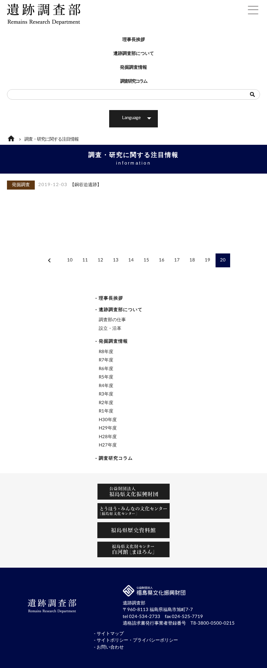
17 (177, 260)
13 (116, 260)
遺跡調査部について (133, 53)
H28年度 (108, 437)
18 (192, 260)
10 (70, 260)
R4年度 (106, 386)
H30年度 (108, 420)
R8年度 (106, 352)
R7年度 (106, 360)
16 (161, 260)
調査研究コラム (133, 81)
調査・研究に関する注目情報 (51, 139)
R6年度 (106, 369)
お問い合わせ (110, 647)
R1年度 (106, 411)
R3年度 (106, 394)
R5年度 (106, 377)
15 (146, 260)
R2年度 (106, 403)
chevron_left (49, 260)
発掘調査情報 (133, 67)
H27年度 (108, 445)
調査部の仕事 (112, 320)
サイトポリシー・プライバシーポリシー (137, 640)
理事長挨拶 (133, 39)
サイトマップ (110, 634)
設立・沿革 (110, 328)
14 (131, 260)
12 (100, 260)
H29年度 (108, 428)
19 (207, 260)
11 (85, 260)
